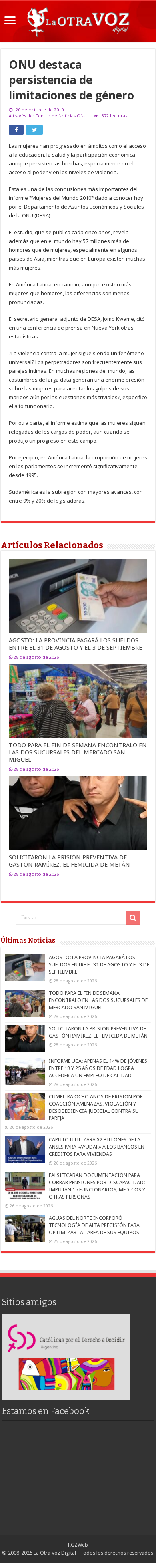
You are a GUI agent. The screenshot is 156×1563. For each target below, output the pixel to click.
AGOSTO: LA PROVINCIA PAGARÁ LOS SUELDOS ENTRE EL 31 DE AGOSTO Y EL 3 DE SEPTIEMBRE (75, 644)
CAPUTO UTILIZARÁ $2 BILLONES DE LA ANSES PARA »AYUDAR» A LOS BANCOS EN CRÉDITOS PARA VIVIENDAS (96, 1147)
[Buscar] (133, 918)
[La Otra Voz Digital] (78, 20)
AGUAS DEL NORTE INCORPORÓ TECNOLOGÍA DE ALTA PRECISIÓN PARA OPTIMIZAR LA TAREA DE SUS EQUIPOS (94, 1225)
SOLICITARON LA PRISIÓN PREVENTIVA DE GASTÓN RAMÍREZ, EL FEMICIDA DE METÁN (69, 861)
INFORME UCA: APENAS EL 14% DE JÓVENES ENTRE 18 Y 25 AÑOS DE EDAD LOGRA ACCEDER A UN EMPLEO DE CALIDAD (98, 1068)
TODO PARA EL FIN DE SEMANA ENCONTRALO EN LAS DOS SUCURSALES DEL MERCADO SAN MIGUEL (78, 752)
